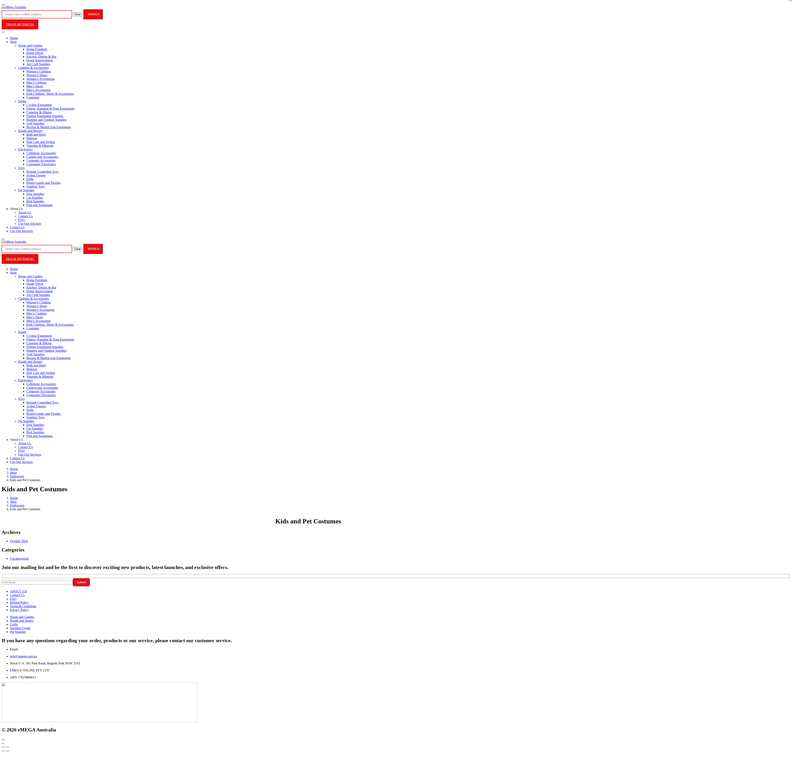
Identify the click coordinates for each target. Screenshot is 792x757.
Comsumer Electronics (41, 164)
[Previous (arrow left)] (3, 750)
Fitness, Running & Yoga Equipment (50, 108)
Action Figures (36, 175)
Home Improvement (39, 60)
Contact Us (25, 216)
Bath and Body (36, 134)
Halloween (17, 476)
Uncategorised (19, 558)
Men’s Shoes (34, 86)
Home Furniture (36, 49)
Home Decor (34, 53)
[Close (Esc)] (3, 747)
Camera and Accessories (42, 157)
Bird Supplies (35, 201)
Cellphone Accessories (41, 153)
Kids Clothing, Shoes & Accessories (50, 93)
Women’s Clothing (38, 71)
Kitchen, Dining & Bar (41, 56)
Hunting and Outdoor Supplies (46, 119)
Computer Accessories (40, 160)
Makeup (31, 138)
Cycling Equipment (39, 105)
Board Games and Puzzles (43, 183)
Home (14, 38)
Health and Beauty (30, 131)
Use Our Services (29, 223)
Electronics (25, 149)
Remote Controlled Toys (42, 171)
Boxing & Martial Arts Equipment (48, 127)
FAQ (21, 220)
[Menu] (3, 4)
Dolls (29, 179)
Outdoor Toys (35, 186)
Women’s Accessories (40, 79)
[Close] (790, 0)
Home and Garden (30, 45)
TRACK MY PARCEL (20, 24)
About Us (24, 212)
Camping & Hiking (39, 112)
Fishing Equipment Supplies (44, 116)
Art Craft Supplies (38, 64)
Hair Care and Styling (40, 142)
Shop (13, 41)
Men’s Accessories (38, 90)
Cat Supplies (34, 197)
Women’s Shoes (36, 75)
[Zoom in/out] (7, 747)
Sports (22, 101)
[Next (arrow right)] (7, 750)
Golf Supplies (35, 123)
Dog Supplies (35, 194)
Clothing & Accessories (33, 67)
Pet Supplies (26, 190)
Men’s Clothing (36, 82)
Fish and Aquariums (39, 205)
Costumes (32, 97)
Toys (21, 168)
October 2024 (19, 541)
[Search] (3, 239)
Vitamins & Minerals (39, 145)
